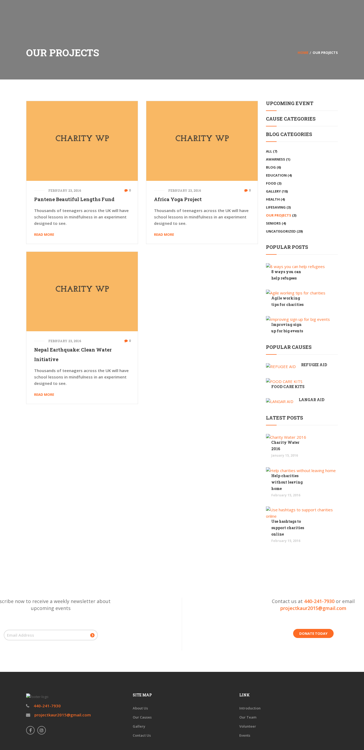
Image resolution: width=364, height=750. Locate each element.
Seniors (273, 223)
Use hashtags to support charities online (287, 528)
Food (271, 183)
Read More (44, 234)
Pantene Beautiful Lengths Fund (74, 199)
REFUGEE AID (314, 364)
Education (276, 175)
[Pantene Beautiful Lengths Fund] (82, 140)
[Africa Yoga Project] (202, 140)
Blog (271, 167)
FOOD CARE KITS (288, 386)
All (269, 151)
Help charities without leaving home (287, 482)
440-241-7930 (319, 601)
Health (273, 199)
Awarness (275, 159)
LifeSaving (276, 207)
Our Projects (278, 215)
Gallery (273, 191)
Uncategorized (281, 231)
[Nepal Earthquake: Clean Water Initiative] (82, 291)
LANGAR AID (311, 399)
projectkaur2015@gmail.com (313, 608)
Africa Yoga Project (178, 199)
